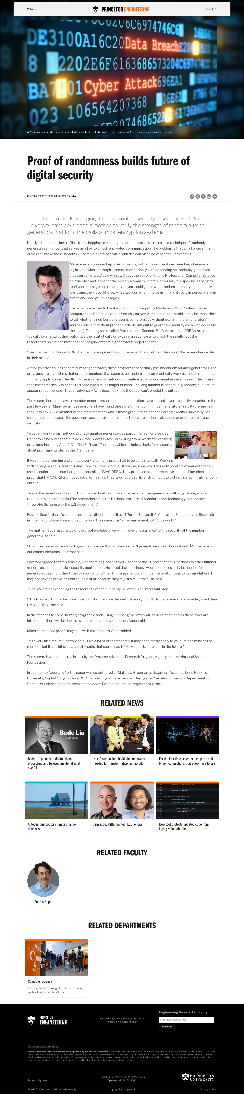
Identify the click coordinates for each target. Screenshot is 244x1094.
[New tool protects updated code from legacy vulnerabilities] (187, 805)
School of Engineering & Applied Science (47, 1020)
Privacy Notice (208, 1089)
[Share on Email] (214, 196)
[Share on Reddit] (209, 196)
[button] (32, 9)
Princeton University (198, 1077)
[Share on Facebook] (192, 196)
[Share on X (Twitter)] (197, 196)
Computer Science (200, 275)
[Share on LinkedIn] (203, 196)
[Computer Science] (56, 965)
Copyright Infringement (122, 1089)
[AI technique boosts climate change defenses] (56, 805)
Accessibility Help (37, 1080)
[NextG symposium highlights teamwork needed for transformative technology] (122, 741)
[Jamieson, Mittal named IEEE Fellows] (122, 805)
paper (80, 308)
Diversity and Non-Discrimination (43, 1046)
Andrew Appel (121, 275)
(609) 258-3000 (127, 1080)
